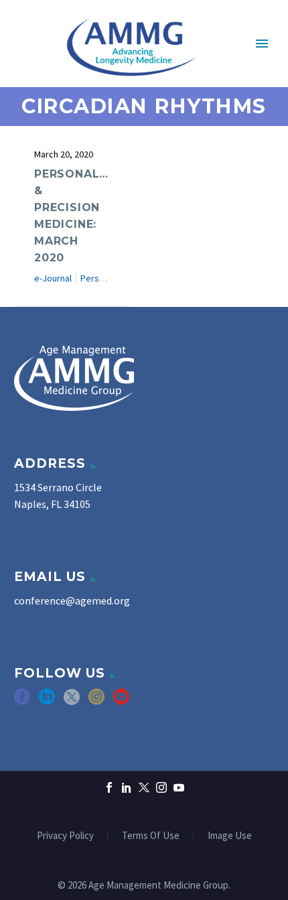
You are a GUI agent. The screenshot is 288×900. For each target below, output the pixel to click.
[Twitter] (144, 787)
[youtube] (121, 701)
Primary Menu (262, 44)
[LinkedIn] (126, 787)
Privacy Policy (65, 836)
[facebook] (22, 701)
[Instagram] (161, 787)
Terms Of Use (150, 836)
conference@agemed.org (72, 600)
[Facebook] (109, 787)
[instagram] (96, 701)
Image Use (230, 836)
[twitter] (72, 701)
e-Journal (53, 278)
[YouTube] (178, 787)
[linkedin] (47, 701)
